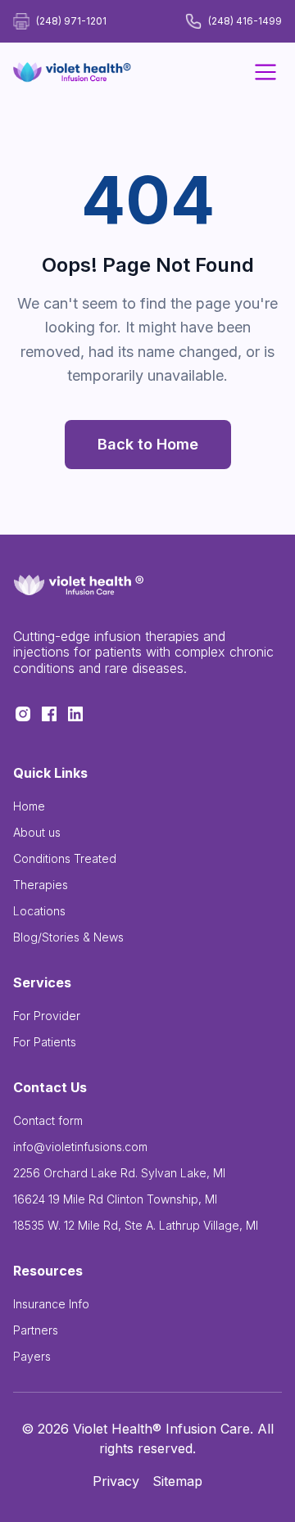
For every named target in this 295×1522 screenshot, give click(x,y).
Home (29, 806)
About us (37, 832)
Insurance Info (51, 1304)
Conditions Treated (64, 858)
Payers (32, 1356)
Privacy (116, 1481)
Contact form (48, 1120)
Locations (39, 911)
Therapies (40, 885)
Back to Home (148, 444)
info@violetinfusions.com (80, 1147)
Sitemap (177, 1481)
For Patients (44, 1042)
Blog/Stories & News (68, 937)
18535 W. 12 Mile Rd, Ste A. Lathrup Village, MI (135, 1225)
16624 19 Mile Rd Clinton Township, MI (115, 1199)
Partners (35, 1330)
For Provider (46, 1016)
